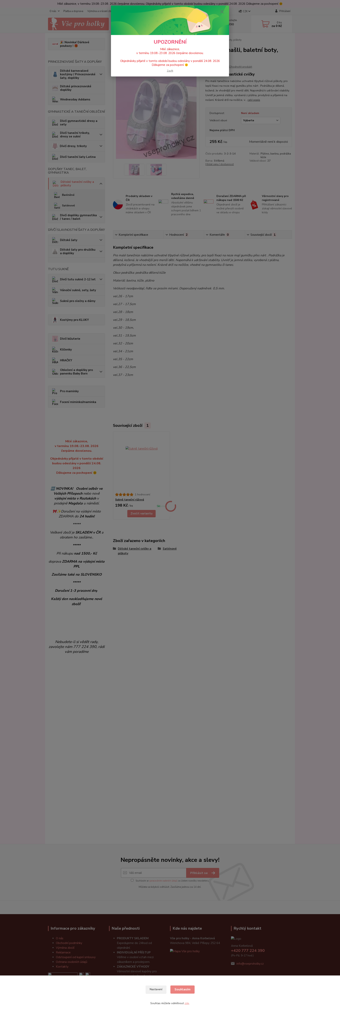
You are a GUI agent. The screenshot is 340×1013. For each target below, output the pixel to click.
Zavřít (170, 70)
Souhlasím (182, 989)
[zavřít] (222, 11)
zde (187, 1003)
